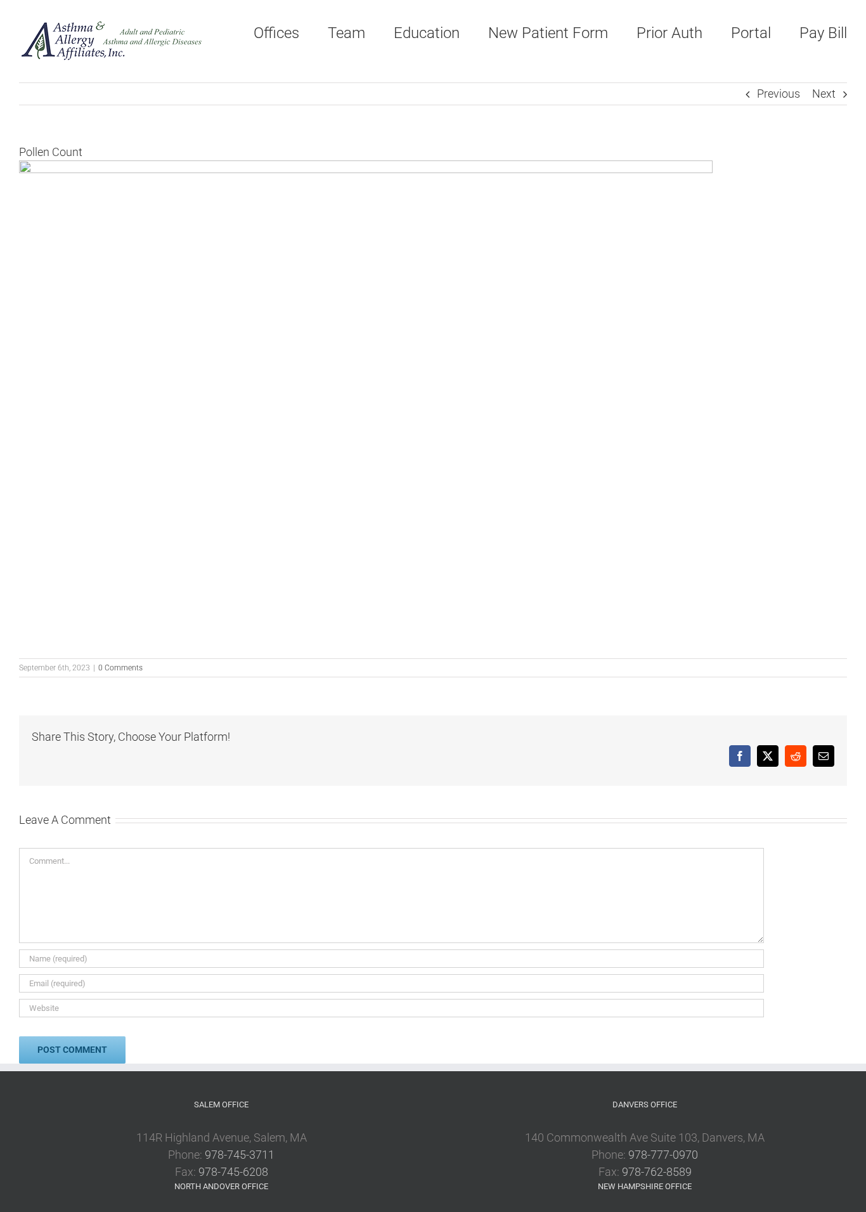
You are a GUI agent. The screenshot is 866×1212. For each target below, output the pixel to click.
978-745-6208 (233, 1171)
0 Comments (120, 667)
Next (824, 93)
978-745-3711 (240, 1154)
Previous (778, 93)
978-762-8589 (657, 1171)
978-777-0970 (663, 1154)
